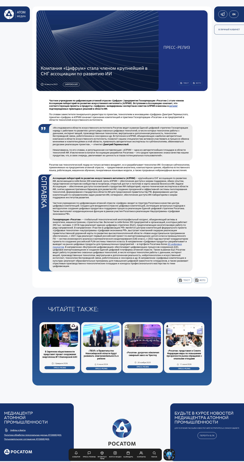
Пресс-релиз (60, 368)
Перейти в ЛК (207, 435)
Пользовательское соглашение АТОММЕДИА (26, 439)
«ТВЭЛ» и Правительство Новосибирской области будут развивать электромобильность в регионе (101, 355)
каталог (173, 106)
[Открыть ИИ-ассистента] (169, 455)
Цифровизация (71, 84)
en (233, 14)
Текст (186, 280)
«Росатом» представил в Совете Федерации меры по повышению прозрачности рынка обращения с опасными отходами (184, 355)
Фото (202, 280)
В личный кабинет (229, 29)
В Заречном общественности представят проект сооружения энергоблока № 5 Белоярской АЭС (59, 354)
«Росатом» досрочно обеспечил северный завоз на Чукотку (142, 354)
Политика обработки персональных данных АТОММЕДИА (32, 435)
